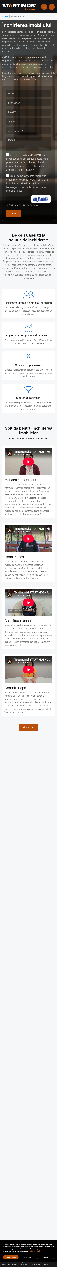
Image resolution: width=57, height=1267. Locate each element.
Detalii (45, 1257)
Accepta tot (11, 1257)
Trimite (13, 213)
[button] (52, 7)
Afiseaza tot (28, 727)
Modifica (27, 1257)
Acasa (5, 16)
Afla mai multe (35, 1251)
